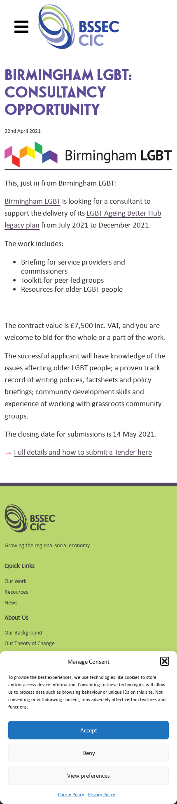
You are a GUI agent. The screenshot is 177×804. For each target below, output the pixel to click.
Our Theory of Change (30, 642)
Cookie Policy (71, 794)
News (11, 602)
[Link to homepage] (78, 26)
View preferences (88, 775)
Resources (16, 591)
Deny (88, 752)
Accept (88, 730)
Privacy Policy (101, 794)
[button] (165, 661)
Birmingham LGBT (33, 200)
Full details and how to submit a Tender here (83, 451)
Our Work (15, 580)
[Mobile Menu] (21, 27)
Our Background (23, 632)
